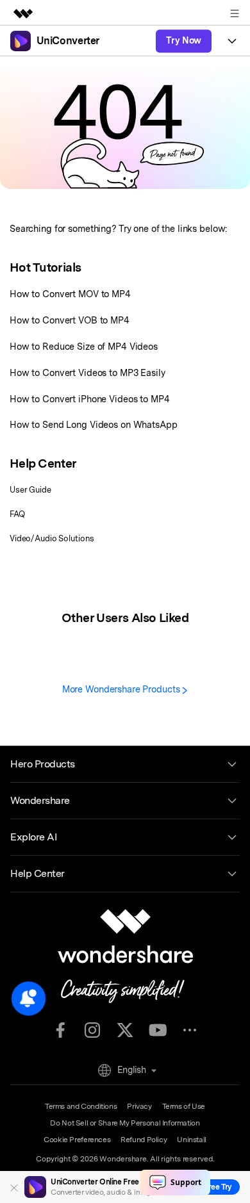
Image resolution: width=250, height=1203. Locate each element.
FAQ (17, 514)
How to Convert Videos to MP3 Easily (87, 372)
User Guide (30, 490)
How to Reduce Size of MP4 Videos (84, 346)
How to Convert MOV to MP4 (70, 293)
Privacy (139, 1106)
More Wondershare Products (122, 688)
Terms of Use (183, 1106)
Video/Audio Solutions (52, 538)
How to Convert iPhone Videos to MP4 (90, 398)
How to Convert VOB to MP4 (69, 320)
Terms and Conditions (81, 1106)
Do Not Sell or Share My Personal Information (124, 1122)
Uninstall (191, 1139)
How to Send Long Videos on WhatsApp (94, 424)
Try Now (183, 40)
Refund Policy (144, 1139)
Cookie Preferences (77, 1139)
